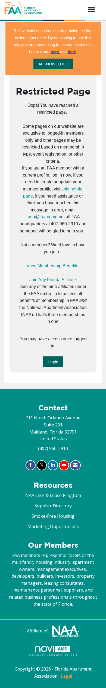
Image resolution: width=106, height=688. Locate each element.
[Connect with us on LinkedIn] (53, 465)
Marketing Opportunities (53, 526)
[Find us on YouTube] (64, 465)
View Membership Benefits (52, 265)
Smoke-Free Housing (53, 516)
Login (53, 361)
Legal (66, 676)
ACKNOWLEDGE (53, 63)
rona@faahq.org (42, 216)
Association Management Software (53, 655)
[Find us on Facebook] (31, 465)
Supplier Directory (53, 506)
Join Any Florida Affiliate (52, 279)
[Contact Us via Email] (75, 465)
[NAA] (65, 631)
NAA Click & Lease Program (53, 495)
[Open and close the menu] (71, 10)
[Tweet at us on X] (42, 465)
